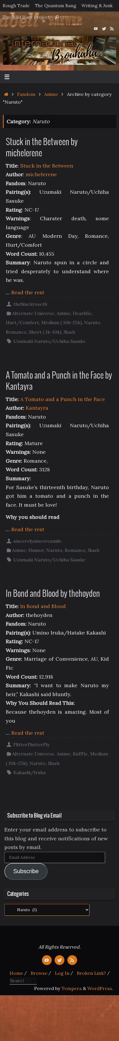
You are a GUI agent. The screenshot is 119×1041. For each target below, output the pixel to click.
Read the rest (27, 292)
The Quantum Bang (55, 5)
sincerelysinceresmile (37, 541)
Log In (62, 973)
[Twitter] (104, 28)
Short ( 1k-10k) (45, 332)
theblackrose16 (30, 304)
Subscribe (26, 871)
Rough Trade (16, 5)
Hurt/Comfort (22, 322)
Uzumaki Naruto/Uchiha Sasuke (49, 341)
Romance (16, 332)
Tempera (72, 988)
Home (16, 973)
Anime (51, 94)
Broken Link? (91, 973)
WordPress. (100, 988)
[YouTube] (96, 28)
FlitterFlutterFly (31, 744)
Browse (39, 973)
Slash (69, 332)
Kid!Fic (80, 754)
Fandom (26, 94)
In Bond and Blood (43, 606)
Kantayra (37, 407)
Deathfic (82, 313)
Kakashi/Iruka (29, 772)
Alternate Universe (33, 313)
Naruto (92, 322)
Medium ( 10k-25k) (61, 322)
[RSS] (112, 28)
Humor (36, 550)
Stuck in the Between (46, 165)
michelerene (41, 174)
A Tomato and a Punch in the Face (62, 399)
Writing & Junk (97, 5)
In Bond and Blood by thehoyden (53, 594)
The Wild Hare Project (26, 17)
